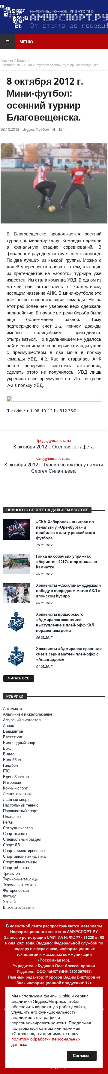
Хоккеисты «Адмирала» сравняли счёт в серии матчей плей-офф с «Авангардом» (69, 654)
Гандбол (10, 765)
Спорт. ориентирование (24, 850)
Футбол (42, 129)
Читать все (18, 678)
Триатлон (11, 873)
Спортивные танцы (20, 862)
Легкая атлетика (17, 794)
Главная (7, 61)
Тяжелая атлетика (19, 885)
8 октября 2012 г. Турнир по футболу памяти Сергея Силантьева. (53, 465)
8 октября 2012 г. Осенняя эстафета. (54, 444)
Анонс (8, 725)
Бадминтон (13, 731)
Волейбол (12, 759)
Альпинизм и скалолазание (27, 714)
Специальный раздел (22, 839)
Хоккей (9, 902)
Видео (21, 61)
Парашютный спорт (20, 811)
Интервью (12, 782)
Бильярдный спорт (20, 742)
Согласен (82, 1055)
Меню (26, 41)
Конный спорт (15, 788)
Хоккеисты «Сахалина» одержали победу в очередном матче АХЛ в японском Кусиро (68, 590)
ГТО (6, 771)
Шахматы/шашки (18, 907)
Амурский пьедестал (22, 720)
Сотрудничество (18, 828)
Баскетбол (12, 737)
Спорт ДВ (11, 845)
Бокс (7, 748)
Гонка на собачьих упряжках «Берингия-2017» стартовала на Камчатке (66, 561)
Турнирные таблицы (20, 879)
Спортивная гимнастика (24, 856)
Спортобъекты (16, 867)
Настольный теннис (20, 805)
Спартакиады (15, 833)
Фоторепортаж (16, 890)
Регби (8, 822)
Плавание (12, 816)
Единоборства (16, 777)
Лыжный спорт (16, 799)
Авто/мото (12, 708)
